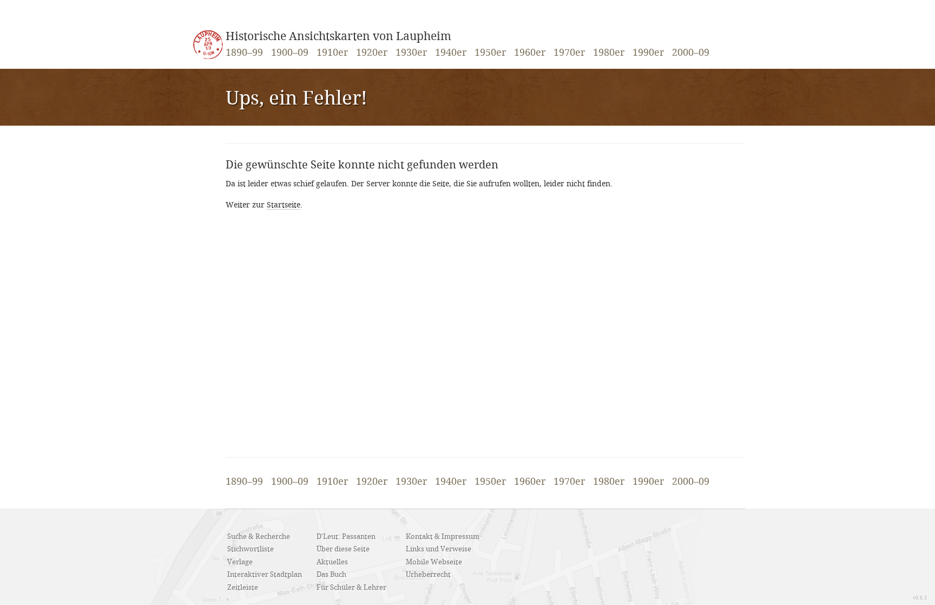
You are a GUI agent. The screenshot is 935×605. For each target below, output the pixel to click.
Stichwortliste (250, 549)
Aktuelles (332, 562)
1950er (490, 53)
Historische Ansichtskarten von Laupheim (338, 37)
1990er (648, 53)
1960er (529, 53)
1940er (450, 53)
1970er (569, 53)
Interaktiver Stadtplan (264, 574)
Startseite (283, 205)
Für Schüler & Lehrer (351, 587)
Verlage (240, 562)
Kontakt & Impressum (442, 537)
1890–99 (244, 53)
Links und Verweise (438, 549)
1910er (332, 53)
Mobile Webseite (434, 562)
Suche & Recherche (258, 537)
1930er (411, 53)
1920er (371, 53)
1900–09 (289, 53)
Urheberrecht (428, 574)
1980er (608, 53)
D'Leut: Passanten (346, 537)
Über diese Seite (343, 549)
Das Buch (331, 574)
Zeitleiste (242, 587)
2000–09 (690, 53)
